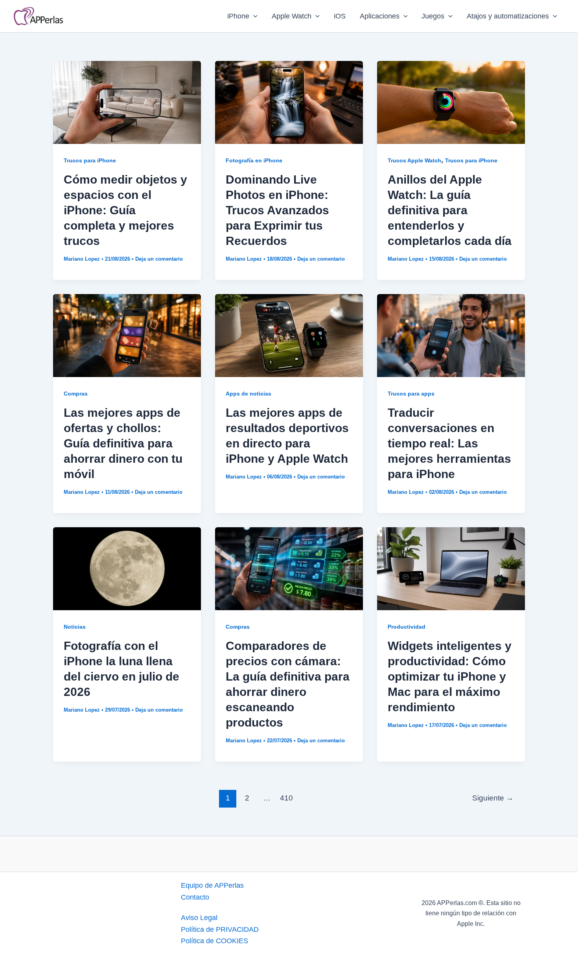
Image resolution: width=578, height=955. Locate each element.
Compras (76, 393)
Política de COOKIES (214, 941)
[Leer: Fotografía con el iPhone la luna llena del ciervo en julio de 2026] (127, 568)
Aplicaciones (379, 16)
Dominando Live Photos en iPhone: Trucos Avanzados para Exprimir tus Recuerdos (277, 210)
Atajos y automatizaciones (508, 16)
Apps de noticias (248, 393)
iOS (340, 16)
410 (286, 798)
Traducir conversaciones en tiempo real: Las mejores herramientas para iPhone (449, 443)
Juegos (433, 16)
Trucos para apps (411, 393)
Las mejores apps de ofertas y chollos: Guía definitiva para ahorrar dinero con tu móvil (123, 443)
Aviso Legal (199, 918)
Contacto (195, 897)
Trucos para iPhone (90, 160)
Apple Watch (291, 16)
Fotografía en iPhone (254, 160)
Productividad (406, 627)
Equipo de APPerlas (212, 885)
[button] (253, 16)
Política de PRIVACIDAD (220, 929)
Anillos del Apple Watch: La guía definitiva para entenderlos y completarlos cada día (450, 210)
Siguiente (493, 798)
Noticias (75, 627)
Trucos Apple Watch (414, 160)
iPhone (238, 16)
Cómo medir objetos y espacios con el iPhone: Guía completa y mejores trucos (125, 210)
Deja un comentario (159, 259)
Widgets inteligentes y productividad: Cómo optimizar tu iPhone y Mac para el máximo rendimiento (450, 676)
